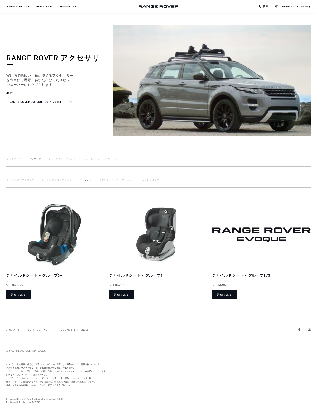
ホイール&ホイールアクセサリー (101, 159)
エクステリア (14, 159)
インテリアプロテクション (56, 179)
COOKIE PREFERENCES (75, 329)
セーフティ (85, 179)
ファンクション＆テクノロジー (116, 179)
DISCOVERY (45, 6)
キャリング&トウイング (62, 159)
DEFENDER (68, 6)
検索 (266, 6)
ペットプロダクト (151, 179)
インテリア (35, 159)
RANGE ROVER (18, 6)
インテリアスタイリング (20, 179)
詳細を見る (18, 294)
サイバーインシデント (38, 329)
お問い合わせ (13, 329)
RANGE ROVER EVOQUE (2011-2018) (35, 102)
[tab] (14, 158)
